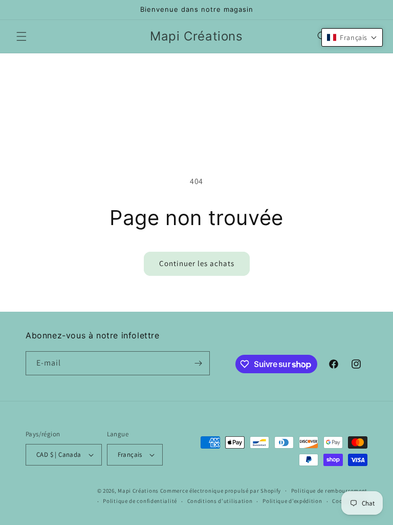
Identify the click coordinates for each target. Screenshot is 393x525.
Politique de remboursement (329, 490)
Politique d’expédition (292, 500)
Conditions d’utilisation (220, 500)
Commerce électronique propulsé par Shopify (220, 490)
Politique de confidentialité (140, 500)
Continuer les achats (196, 263)
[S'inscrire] (198, 363)
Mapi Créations (138, 490)
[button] (21, 36)
